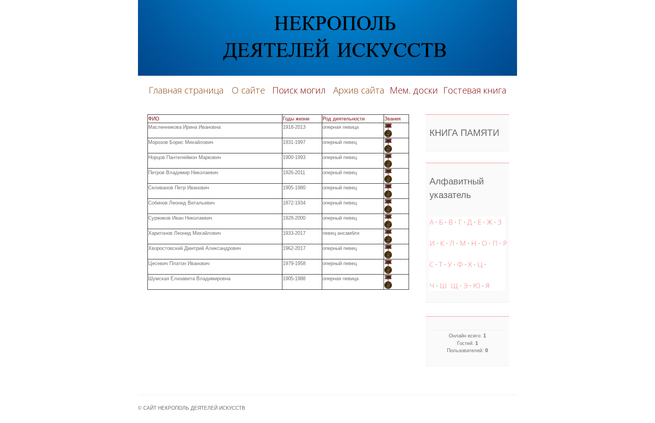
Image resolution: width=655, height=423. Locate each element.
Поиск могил (300, 90)
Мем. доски (414, 90)
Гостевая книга (474, 90)
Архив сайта (358, 90)
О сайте (251, 90)
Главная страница (186, 90)
